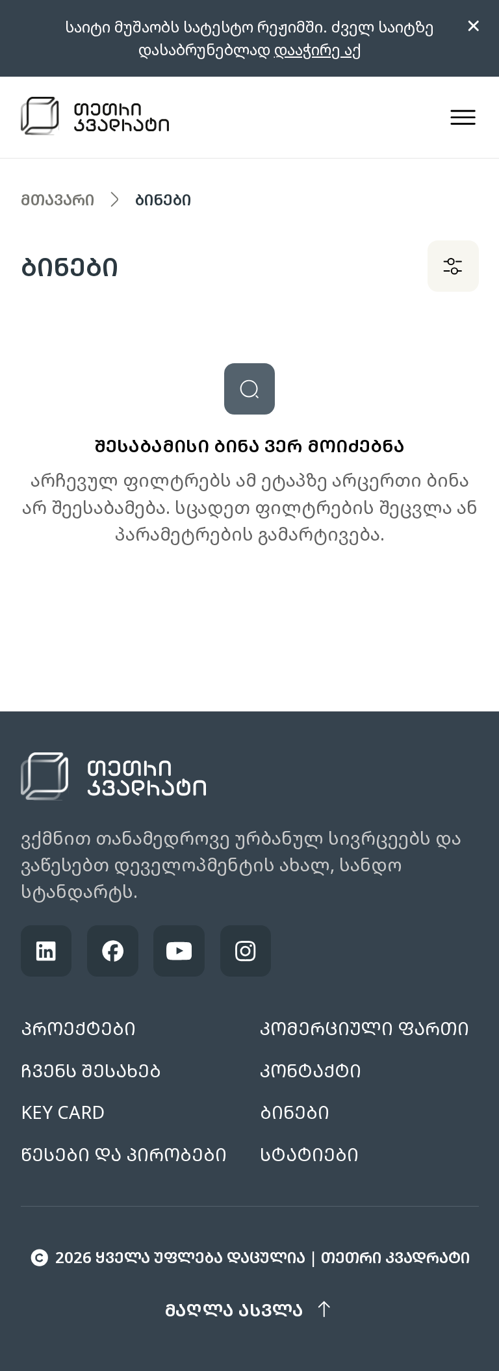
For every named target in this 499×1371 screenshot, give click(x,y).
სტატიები (309, 1154)
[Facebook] (112, 951)
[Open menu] (463, 117)
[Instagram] (246, 951)
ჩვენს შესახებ (91, 1070)
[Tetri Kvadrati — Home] (95, 117)
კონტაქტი (310, 1070)
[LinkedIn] (46, 951)
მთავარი (57, 199)
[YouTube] (179, 951)
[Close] (473, 26)
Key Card (63, 1112)
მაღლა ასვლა (233, 1309)
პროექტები (78, 1028)
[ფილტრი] (453, 266)
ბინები (294, 1112)
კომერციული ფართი (364, 1028)
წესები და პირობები (124, 1154)
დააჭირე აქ (317, 49)
